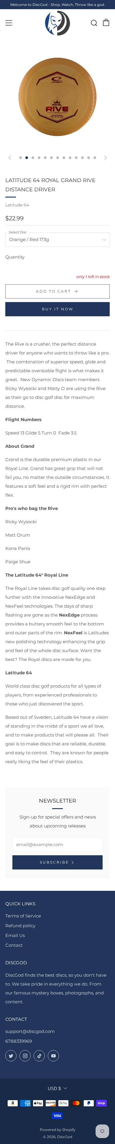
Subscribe (54, 862)
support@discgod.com (30, 1031)
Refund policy (20, 925)
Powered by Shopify (57, 1129)
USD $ (54, 1088)
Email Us (15, 935)
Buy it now (57, 309)
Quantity (14, 257)
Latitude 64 (17, 205)
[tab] (20, 157)
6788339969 (18, 1041)
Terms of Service (23, 916)
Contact (14, 945)
